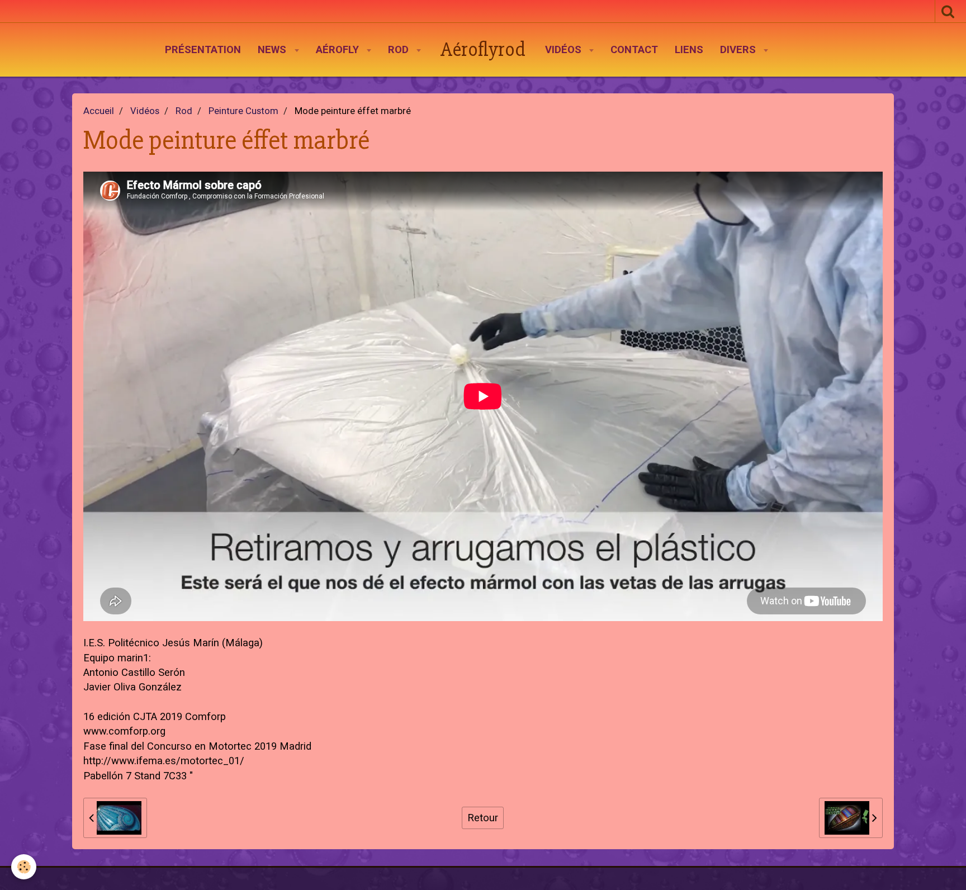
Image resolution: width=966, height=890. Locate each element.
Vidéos (564, 50)
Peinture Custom (243, 111)
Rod (399, 50)
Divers (739, 50)
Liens (689, 50)
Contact (634, 50)
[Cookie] (23, 866)
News (273, 50)
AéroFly (339, 50)
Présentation (203, 50)
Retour (482, 818)
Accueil (98, 111)
